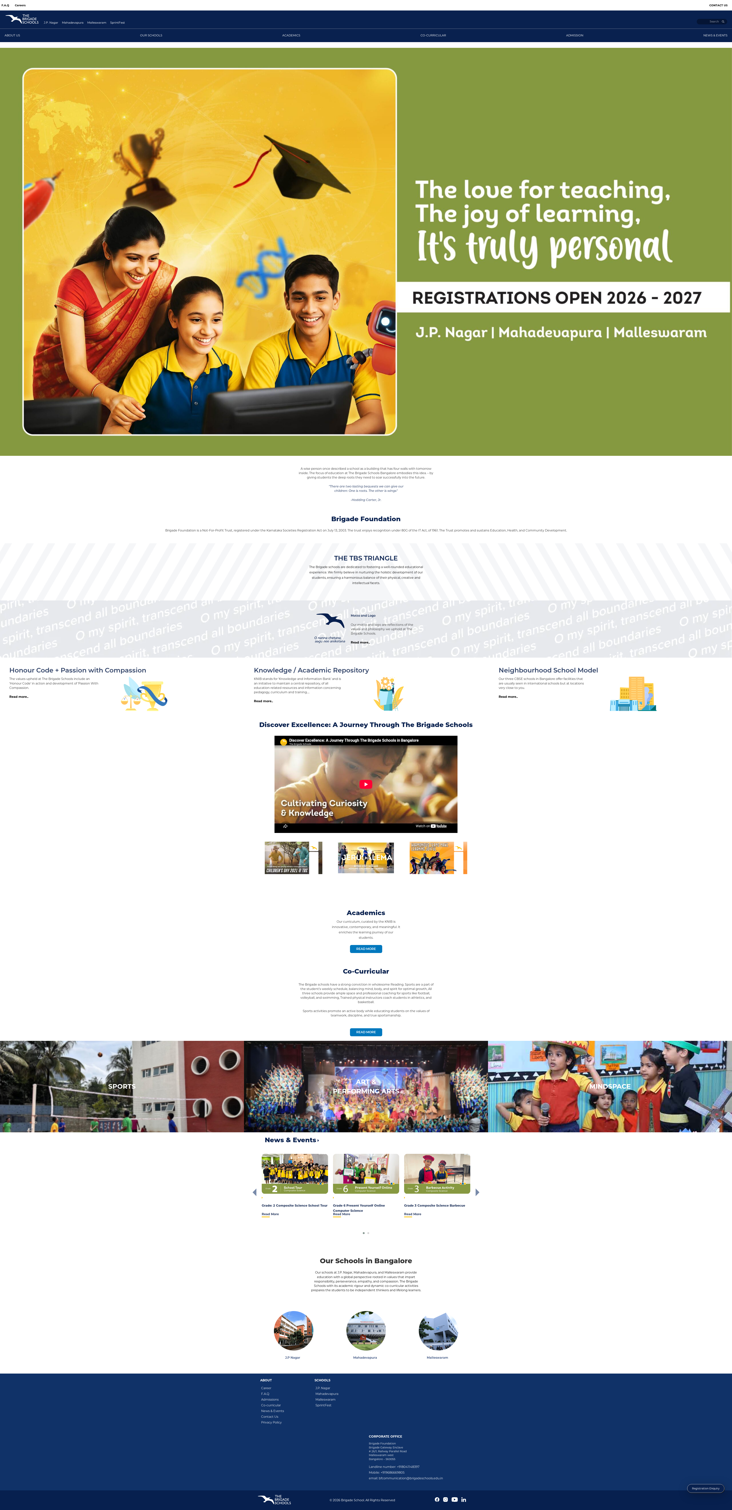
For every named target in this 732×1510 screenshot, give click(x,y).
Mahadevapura (72, 22)
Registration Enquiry (706, 1488)
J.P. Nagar (51, 22)
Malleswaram (96, 22)
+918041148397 (408, 1467)
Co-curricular (271, 1405)
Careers (20, 5)
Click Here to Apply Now (143, 45)
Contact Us (718, 5)
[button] (363, 1233)
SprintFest (117, 22)
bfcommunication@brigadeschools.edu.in (411, 1478)
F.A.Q (5, 5)
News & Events (272, 1411)
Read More (366, 949)
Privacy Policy (271, 1422)
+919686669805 (393, 1472)
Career (266, 1388)
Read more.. (360, 642)
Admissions (270, 1399)
